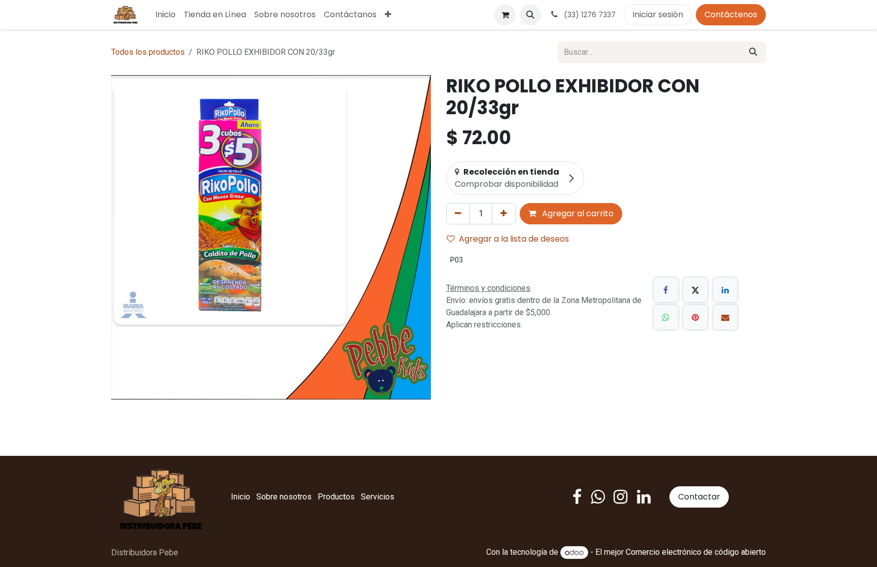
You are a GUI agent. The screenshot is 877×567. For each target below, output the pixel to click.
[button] (530, 14)
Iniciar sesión (657, 14)
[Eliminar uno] (458, 213)
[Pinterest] (695, 317)
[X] (695, 290)
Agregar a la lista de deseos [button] (514, 239)
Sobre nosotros (284, 497)
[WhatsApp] (666, 317)
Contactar (699, 497)
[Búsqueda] (753, 52)
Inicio (240, 497)
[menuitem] (165, 15)
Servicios (377, 497)
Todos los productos (148, 52)
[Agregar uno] (504, 213)
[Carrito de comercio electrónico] (505, 14)
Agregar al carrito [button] (577, 213)
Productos (336, 497)
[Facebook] (666, 290)
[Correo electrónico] (725, 317)
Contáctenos (730, 14)
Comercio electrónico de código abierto (696, 552)
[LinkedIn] (725, 290)
